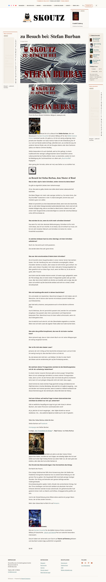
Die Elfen (96, 50)
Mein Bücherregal (45, 572)
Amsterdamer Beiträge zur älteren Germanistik (15, 61)
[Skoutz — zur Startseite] (43, 17)
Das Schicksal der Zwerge (96, 39)
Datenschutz (64, 565)
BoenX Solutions (25, 578)
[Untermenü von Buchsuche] (34, 5)
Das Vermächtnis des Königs (43, 431)
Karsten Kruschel (42, 136)
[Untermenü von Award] (41, 5)
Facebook (44, 423)
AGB (62, 568)
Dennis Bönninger (96, 71)
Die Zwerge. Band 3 (96, 55)
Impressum (64, 563)
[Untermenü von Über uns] (79, 5)
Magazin (43, 563)
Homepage (32, 427)
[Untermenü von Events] (70, 5)
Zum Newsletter (85, 565)
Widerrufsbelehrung (66, 570)
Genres (42, 568)
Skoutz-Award (44, 570)
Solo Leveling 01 (97, 44)
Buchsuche (44, 565)
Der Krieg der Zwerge (96, 61)
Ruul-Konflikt (66, 158)
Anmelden (89, 5)
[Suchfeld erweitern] (96, 5)
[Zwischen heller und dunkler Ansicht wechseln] (83, 5)
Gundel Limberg (78, 23)
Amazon (56, 503)
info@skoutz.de (12, 572)
